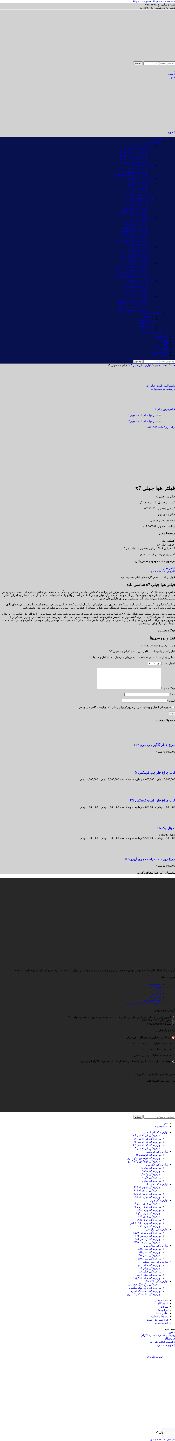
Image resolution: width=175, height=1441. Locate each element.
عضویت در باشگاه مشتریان (141, 1003)
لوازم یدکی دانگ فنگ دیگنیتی (132, 273)
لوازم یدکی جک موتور (142, 178)
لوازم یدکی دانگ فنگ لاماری (132, 267)
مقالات (157, 990)
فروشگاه (156, 987)
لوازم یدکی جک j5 (138, 188)
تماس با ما (155, 996)
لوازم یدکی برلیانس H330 (133, 309)
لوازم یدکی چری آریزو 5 (134, 234)
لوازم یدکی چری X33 (136, 224)
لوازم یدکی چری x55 (136, 243)
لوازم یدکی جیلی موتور (141, 198)
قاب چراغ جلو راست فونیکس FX (152, 800)
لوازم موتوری (146, 329)
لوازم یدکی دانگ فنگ (142, 263)
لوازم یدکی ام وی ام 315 (134, 253)
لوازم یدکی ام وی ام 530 (134, 257)
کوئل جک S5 (166, 828)
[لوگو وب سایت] (159, 59)
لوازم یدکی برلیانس (143, 296)
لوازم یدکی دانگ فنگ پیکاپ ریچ (130, 276)
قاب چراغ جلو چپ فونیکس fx (155, 772)
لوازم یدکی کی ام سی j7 (134, 158)
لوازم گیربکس (146, 322)
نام (172, 694)
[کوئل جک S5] (168, 821)
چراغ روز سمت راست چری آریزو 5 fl (150, 859)
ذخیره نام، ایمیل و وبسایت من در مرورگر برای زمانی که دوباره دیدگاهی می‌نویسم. (124, 707)
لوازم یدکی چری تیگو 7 (135, 230)
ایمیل (171, 700)
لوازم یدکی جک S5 (137, 194)
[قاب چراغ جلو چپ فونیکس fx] (168, 766)
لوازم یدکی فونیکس (143, 165)
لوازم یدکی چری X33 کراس (132, 240)
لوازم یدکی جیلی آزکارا (135, 211)
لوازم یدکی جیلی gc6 (136, 201)
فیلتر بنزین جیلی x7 (164, 409)
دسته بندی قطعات (151, 313)
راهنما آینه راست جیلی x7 (160, 385)
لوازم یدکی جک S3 (137, 191)
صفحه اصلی (154, 983)
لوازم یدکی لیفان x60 (136, 286)
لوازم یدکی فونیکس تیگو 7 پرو (131, 168)
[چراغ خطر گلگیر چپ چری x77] (168, 738)
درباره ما (156, 993)
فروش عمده (154, 332)
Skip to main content (164, 1)
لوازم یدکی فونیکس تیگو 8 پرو (131, 174)
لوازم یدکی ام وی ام (143, 247)
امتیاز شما (168, 663)
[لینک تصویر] (172, 1070)
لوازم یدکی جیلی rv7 (136, 204)
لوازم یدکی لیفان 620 (136, 289)
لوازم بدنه (149, 316)
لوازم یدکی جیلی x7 (137, 207)
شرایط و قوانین (152, 1000)
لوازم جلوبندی (146, 319)
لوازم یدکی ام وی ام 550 (134, 260)
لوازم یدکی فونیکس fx (135, 171)
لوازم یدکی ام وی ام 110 (134, 250)
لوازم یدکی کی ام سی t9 (134, 155)
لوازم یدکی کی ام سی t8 (134, 152)
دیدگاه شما (168, 688)
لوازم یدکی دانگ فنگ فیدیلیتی (131, 270)
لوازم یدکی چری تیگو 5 (135, 227)
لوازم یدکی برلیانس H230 (133, 303)
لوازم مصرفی (146, 326)
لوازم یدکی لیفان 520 (136, 283)
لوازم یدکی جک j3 (138, 181)
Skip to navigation (142, 1)
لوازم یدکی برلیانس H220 (133, 300)
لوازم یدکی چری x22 (136, 221)
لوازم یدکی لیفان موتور (141, 280)
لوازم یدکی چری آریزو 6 (134, 237)
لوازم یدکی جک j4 (138, 185)
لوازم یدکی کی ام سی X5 (133, 148)
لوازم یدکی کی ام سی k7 (133, 161)
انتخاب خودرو (153, 141)
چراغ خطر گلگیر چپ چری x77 (154, 745)
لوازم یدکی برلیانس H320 (133, 306)
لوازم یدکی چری (145, 217)
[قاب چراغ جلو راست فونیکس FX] (168, 793)
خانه (172, 365)
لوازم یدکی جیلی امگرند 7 (133, 214)
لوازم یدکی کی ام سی (142, 145)
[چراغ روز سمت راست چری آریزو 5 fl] (168, 852)
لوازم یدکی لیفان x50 (136, 293)
